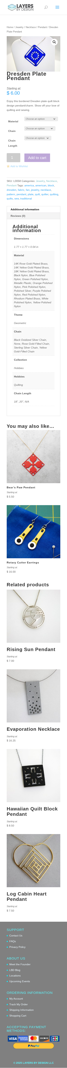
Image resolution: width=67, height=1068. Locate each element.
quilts (10, 198)
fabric (21, 189)
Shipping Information (21, 1009)
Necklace (31, 27)
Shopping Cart (17, 1015)
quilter (44, 194)
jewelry (35, 189)
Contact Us (15, 935)
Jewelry (19, 27)
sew (16, 198)
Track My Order (18, 1004)
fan (28, 189)
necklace (46, 189)
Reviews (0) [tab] (18, 215)
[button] (54, 42)
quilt (37, 194)
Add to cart (37, 158)
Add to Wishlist (19, 166)
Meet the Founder (20, 964)
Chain (12, 131)
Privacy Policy (17, 947)
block (51, 185)
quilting (54, 194)
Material (13, 121)
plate (31, 194)
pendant (21, 194)
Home (10, 27)
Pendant (42, 27)
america (29, 185)
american (40, 185)
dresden (11, 189)
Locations (15, 975)
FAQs (12, 941)
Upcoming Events (19, 981)
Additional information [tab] (25, 209)
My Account (16, 998)
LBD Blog (14, 970)
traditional (26, 198)
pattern (11, 194)
